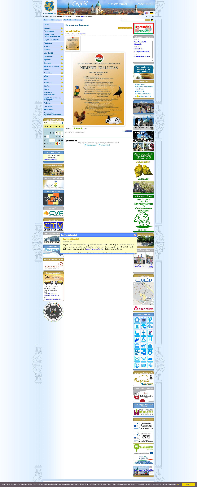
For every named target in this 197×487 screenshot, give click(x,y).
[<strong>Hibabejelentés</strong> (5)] (150, 333)
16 (62, 136)
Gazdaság (47, 63)
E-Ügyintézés (140, 91)
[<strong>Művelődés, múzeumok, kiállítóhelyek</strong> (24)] (150, 346)
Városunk (47, 28)
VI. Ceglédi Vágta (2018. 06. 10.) (139, 265)
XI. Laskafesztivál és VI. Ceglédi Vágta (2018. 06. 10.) (151, 266)
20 (53, 140)
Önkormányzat (49, 31)
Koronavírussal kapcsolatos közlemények (53, 114)
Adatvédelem (48, 109)
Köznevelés (48, 73)
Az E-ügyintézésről (145, 96)
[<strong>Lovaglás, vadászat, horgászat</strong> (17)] (143, 346)
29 (59, 143)
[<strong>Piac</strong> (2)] (150, 352)
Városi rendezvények (51, 66)
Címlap (46, 20)
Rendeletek (140, 89)
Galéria (46, 89)
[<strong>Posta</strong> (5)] (137, 359)
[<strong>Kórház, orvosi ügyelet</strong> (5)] (150, 339)
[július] (61, 123)
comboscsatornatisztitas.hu (52, 299)
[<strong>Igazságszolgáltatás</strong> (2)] (143, 339)
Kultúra (46, 69)
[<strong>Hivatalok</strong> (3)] (137, 339)
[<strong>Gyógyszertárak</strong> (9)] (143, 333)
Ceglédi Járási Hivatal (51, 40)
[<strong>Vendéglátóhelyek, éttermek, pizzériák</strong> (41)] (143, 365)
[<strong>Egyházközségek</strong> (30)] (137, 333)
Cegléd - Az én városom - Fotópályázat (53, 99)
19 (50, 140)
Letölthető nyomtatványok (144, 86)
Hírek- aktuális (56, 20)
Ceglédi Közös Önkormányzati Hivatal (52, 35)
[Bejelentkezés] (91, 145)
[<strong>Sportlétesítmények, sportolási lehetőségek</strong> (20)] (143, 359)
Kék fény (47, 86)
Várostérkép (78, 20)
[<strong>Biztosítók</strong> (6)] (143, 326)
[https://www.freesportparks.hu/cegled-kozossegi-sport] (53, 321)
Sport (46, 79)
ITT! (177, 484)
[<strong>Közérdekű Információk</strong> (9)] (137, 320)
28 (56, 143)
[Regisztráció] (105, 145)
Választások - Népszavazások (49, 93)
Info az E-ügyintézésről (143, 94)
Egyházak (47, 60)
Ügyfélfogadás (140, 84)
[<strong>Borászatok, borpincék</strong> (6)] (150, 320)
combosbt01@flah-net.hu (51, 295)
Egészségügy (48, 56)
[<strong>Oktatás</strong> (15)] (143, 352)
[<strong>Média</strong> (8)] (137, 352)
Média (46, 76)
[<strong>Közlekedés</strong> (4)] (137, 346)
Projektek (47, 103)
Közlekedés (48, 83)
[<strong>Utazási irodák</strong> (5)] (137, 365)
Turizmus (47, 50)
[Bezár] (135, 235)
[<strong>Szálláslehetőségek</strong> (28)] (150, 359)
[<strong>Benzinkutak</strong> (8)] (137, 326)
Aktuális (47, 46)
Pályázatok (48, 43)
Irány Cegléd (48, 53)
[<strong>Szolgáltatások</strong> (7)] (150, 365)
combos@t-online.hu (50, 294)
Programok (82, 33)
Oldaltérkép (68, 20)
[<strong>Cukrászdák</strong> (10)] (150, 326)
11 (47, 136)
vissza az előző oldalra (125, 28)
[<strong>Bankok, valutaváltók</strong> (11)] (143, 320)
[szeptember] (62, 123)
